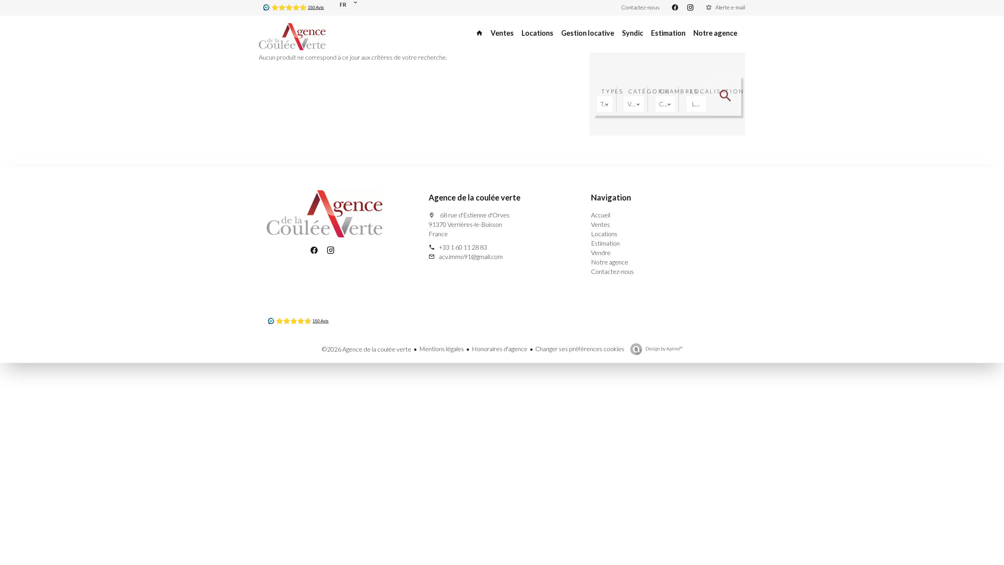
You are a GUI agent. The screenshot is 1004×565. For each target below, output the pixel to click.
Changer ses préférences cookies (579, 348)
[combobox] (604, 104)
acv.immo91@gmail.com (471, 256)
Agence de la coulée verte (474, 197)
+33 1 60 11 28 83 (463, 247)
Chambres (679, 91)
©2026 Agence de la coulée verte (366, 349)
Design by (664, 349)
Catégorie (649, 91)
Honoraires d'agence (499, 348)
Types (612, 91)
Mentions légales (441, 348)
